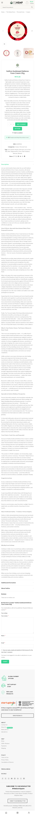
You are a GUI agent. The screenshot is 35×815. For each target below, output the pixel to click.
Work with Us (6, 729)
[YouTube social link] (11, 778)
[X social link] (16, 156)
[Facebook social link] (14, 156)
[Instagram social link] (8, 778)
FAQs (2, 741)
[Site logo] (16, 2)
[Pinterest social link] (18, 156)
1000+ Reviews (5, 743)
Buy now (17, 128)
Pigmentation (14, 151)
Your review (5, 616)
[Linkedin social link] (20, 156)
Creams (28, 12)
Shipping (3, 748)
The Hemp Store (10, 12)
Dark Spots (22, 149)
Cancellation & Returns (7, 762)
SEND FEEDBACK (17, 715)
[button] (3, 31)
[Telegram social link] (24, 156)
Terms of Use (4, 757)
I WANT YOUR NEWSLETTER (17, 801)
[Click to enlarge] (4, 44)
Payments (4, 746)
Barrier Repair (14, 149)
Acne (9, 149)
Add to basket (21, 124)
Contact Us (4, 724)
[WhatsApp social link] (22, 156)
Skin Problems (26, 151)
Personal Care (20, 12)
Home (2, 12)
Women (20, 153)
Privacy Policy (4, 759)
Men (9, 151)
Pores (20, 151)
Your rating (4, 613)
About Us (3, 727)
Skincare (15, 153)
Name (3, 635)
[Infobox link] (10, 678)
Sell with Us (4, 732)
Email (3, 643)
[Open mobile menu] (2, 2)
